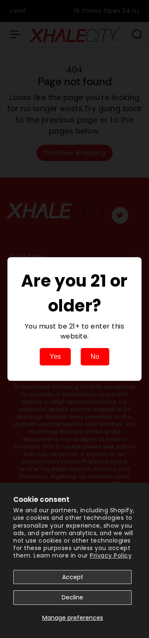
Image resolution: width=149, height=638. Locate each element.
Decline (72, 597)
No (95, 356)
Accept (72, 577)
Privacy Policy (111, 555)
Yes (55, 356)
